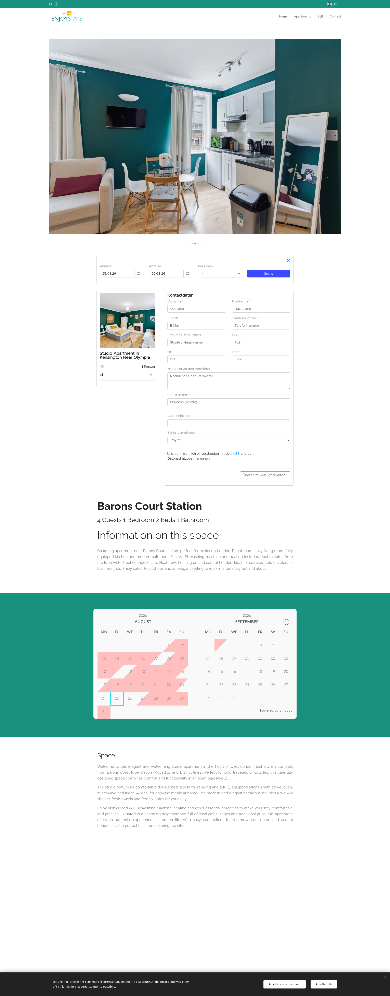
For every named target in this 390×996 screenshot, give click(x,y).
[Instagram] (56, 4)
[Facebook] (50, 4)
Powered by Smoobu (276, 710)
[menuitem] (284, 16)
